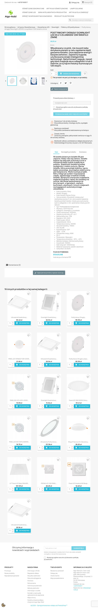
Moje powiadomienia (57, 578)
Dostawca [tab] (82, 152)
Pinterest (70, 83)
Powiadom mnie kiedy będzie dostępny (71, 114)
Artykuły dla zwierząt (78, 12)
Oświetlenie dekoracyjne (33, 9)
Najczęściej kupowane (11, 576)
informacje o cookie (33, 591)
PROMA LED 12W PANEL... (49, 483)
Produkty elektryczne (64, 16)
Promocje (7, 571)
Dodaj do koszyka (69, 73)
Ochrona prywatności (34, 586)
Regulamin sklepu (33, 573)
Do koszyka (22, 323)
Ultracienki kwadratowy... (19, 317)
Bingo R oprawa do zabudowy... (78, 442)
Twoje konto (56, 567)
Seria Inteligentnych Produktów (52, 12)
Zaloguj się (54, 573)
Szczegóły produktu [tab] (68, 152)
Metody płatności (33, 588)
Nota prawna (31, 583)
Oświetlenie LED (29, 12)
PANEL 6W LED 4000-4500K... (19, 400)
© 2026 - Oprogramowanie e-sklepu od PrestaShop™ (49, 605)
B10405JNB (58, 254)
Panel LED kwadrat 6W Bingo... (79, 483)
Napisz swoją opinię (60, 89)
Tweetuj (66, 83)
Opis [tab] (56, 152)
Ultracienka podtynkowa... (48, 442)
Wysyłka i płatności (33, 576)
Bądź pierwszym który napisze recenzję (50, 273)
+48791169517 (22, 2)
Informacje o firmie (33, 571)
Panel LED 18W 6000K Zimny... (78, 400)
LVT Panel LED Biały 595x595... (19, 483)
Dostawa (30, 581)
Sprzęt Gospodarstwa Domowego (37, 16)
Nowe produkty (9, 573)
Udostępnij (61, 83)
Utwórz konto (54, 576)
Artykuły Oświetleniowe (57, 9)
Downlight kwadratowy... (49, 317)
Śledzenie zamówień (57, 571)
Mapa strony (31, 597)
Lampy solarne (76, 9)
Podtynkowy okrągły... (78, 317)
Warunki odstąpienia (34, 578)
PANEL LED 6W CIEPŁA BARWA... (19, 442)
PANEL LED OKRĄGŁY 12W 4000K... (19, 359)
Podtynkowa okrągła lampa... (78, 359)
